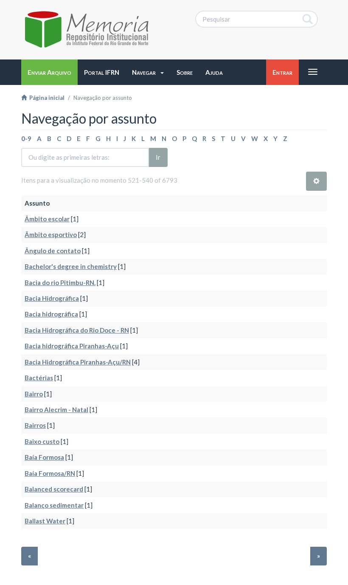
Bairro (34, 394)
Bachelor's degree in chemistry (71, 266)
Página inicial (46, 97)
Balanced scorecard (54, 489)
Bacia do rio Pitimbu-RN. (60, 282)
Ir (158, 157)
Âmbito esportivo (51, 234)
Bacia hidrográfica (51, 314)
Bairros (35, 425)
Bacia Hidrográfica (52, 298)
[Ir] (308, 19)
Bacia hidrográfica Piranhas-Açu (72, 346)
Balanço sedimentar (54, 505)
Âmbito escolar (47, 219)
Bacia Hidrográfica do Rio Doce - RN (77, 330)
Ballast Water (45, 521)
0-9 (26, 138)
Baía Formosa (44, 457)
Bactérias (39, 378)
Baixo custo (42, 441)
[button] (148, 72)
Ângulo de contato (53, 250)
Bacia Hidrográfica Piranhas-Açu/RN (78, 362)
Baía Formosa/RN (50, 473)
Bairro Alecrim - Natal (56, 409)
